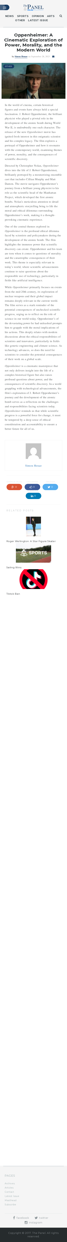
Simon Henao (21, 56)
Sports (23, 16)
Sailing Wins (14, 567)
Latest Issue (38, 20)
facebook (22, 1217)
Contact (9, 1192)
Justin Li (21, 626)
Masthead (10, 1200)
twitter (43, 1217)
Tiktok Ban (13, 593)
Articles (9, 1187)
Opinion (38, 16)
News (9, 16)
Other (20, 20)
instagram (35, 1222)
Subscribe (10, 1204)
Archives (10, 1183)
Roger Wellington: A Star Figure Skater (31, 541)
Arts (51, 16)
